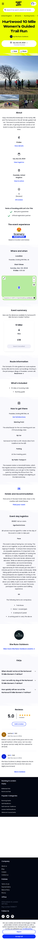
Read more (18, 373)
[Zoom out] (34, 280)
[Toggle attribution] (34, 298)
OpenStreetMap (21, 298)
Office (4, 897)
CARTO (13, 298)
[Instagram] (13, 918)
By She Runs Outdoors (20, 37)
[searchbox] (19, 10)
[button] (19, 288)
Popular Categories (9, 796)
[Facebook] (4, 918)
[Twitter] (8, 918)
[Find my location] (34, 284)
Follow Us (5, 911)
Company (6, 861)
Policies (5, 879)
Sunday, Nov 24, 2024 (19, 268)
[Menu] (7, 3)
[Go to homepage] (19, 3)
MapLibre (6, 298)
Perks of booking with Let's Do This (19, 208)
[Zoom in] (34, 278)
